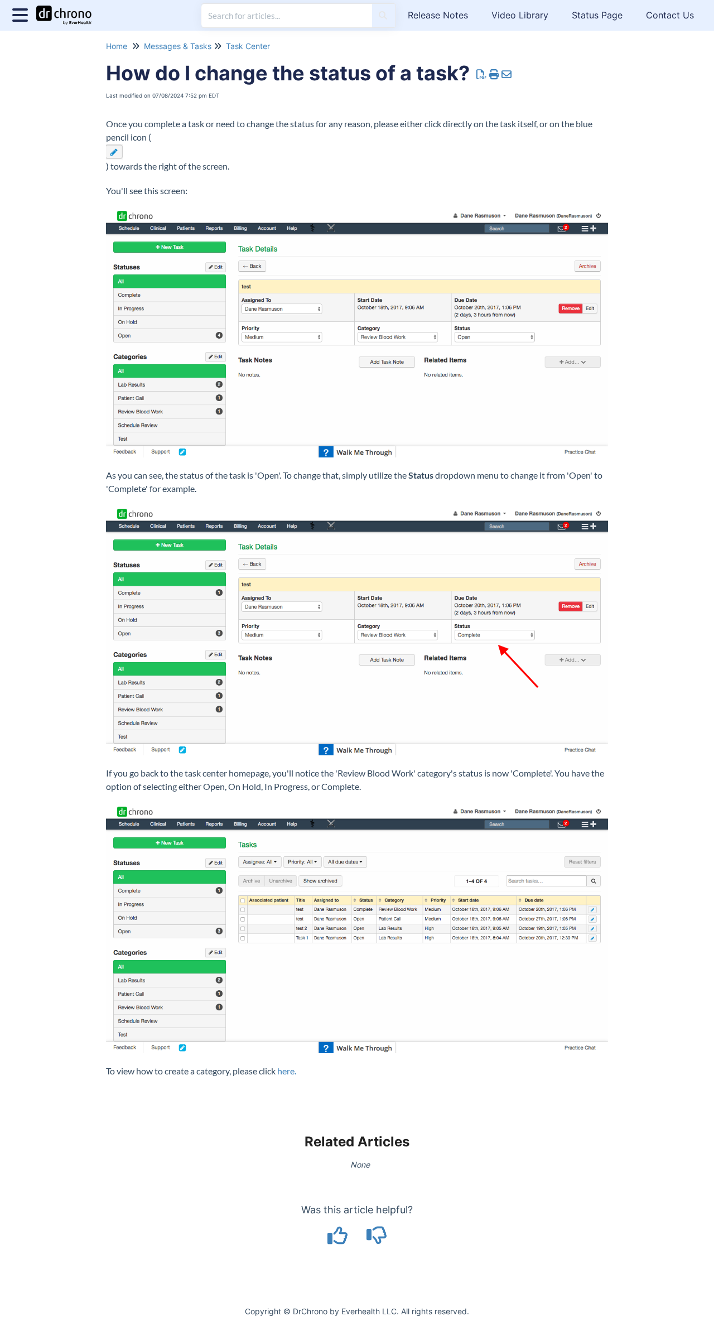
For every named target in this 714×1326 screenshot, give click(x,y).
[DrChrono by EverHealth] (68, 10)
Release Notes (438, 15)
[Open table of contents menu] (22, 13)
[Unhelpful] (376, 1239)
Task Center (248, 46)
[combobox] (286, 15)
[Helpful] (339, 1239)
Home (116, 46)
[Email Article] (506, 74)
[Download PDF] (481, 74)
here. (286, 1070)
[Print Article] (494, 74)
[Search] (382, 15)
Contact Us (670, 15)
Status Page (597, 15)
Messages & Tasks (177, 46)
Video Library (519, 15)
